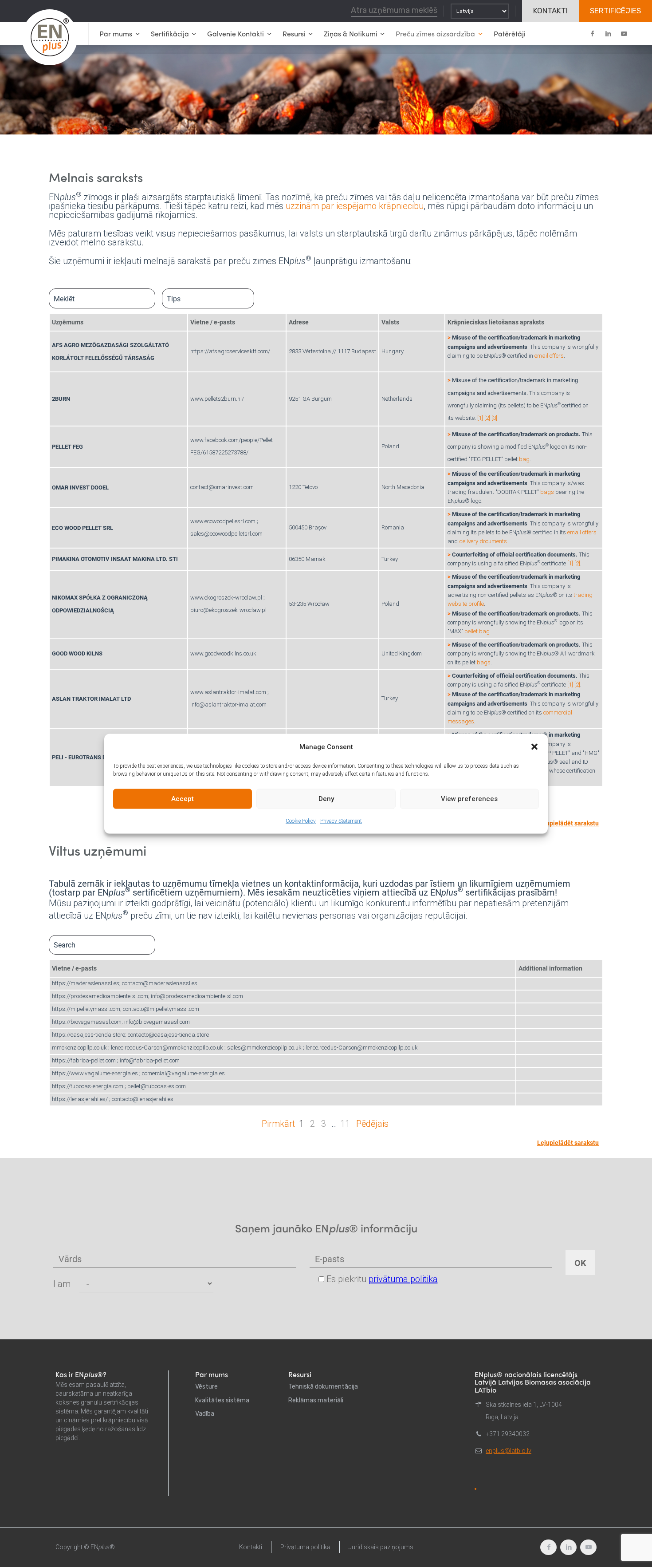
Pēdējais (372, 1123)
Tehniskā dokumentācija (323, 1386)
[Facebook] (592, 34)
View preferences (469, 799)
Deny (326, 799)
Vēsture (206, 1386)
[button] (534, 746)
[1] (480, 417)
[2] (487, 417)
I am (62, 1283)
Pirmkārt (278, 1123)
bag (524, 459)
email (542, 355)
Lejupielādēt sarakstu (568, 823)
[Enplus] (50, 37)
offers (557, 355)
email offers (582, 532)
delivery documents (483, 541)
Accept (182, 799)
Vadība (204, 1413)
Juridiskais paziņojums (381, 1547)
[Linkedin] (608, 34)
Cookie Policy (301, 820)
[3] (494, 417)
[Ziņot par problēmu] (475, 1489)
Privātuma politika (305, 1547)
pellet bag (477, 631)
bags (547, 492)
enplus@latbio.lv (508, 1450)
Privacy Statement (341, 820)
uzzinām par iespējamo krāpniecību (355, 206)
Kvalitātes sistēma (222, 1400)
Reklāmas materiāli (315, 1400)
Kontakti (250, 1547)
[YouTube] (624, 34)
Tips (174, 298)
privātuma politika (403, 1279)
